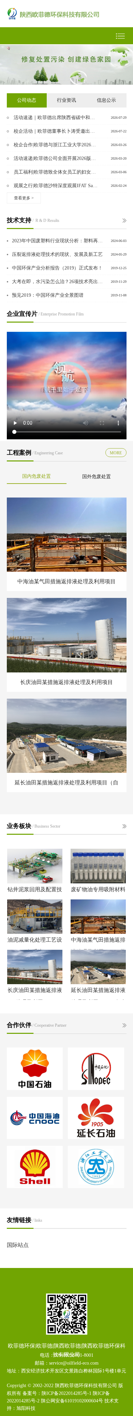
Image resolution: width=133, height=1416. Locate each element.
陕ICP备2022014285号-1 (66, 1393)
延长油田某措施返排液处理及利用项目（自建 (98, 996)
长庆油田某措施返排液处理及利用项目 (35, 996)
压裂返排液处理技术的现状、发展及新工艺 (57, 254)
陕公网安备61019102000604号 (72, 1400)
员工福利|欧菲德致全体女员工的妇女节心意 (56, 172)
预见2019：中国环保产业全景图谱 (48, 295)
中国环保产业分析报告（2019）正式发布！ (57, 268)
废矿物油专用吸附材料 (98, 889)
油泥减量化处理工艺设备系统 (35, 946)
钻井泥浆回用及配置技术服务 (35, 895)
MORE (116, 453)
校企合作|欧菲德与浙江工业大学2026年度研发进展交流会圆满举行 (56, 144)
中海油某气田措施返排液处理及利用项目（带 (98, 946)
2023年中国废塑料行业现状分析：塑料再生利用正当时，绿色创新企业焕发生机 (58, 240)
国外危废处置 (96, 476)
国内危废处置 (36, 476)
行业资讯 (66, 100)
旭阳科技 (25, 1408)
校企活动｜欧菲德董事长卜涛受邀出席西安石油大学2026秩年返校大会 (56, 131)
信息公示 (106, 100)
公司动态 (26, 100)
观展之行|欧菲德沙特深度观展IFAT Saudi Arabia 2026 (56, 185)
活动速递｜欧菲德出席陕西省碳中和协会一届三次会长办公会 (56, 117)
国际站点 (18, 1245)
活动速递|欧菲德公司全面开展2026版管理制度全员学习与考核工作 (56, 158)
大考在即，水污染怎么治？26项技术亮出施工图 (58, 281)
